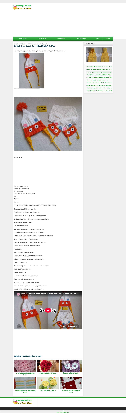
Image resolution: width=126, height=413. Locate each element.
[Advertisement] (63, 24)
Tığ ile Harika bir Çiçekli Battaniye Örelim (25, 374)
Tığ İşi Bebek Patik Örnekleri (48, 390)
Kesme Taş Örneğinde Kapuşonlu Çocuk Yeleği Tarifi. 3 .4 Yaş (99, 72)
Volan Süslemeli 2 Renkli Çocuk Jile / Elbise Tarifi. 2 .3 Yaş (99, 90)
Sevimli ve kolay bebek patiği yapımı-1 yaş (97, 80)
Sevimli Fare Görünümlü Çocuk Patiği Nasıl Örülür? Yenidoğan (99, 74)
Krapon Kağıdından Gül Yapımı (47, 373)
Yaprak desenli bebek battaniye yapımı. (71, 391)
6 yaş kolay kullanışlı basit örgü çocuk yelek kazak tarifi (99, 66)
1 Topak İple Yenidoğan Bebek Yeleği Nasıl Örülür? (99, 77)
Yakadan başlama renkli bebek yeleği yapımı (25, 391)
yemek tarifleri (66, 412)
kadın (63, 411)
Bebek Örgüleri (22, 44)
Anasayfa (16, 44)
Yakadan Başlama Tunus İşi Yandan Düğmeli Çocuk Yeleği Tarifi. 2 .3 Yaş (99, 82)
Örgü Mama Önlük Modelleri (71, 373)
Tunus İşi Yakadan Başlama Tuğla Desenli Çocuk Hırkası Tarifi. (99, 69)
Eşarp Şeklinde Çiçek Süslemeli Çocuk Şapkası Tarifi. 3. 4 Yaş (99, 85)
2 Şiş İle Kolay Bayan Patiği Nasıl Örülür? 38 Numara (99, 88)
